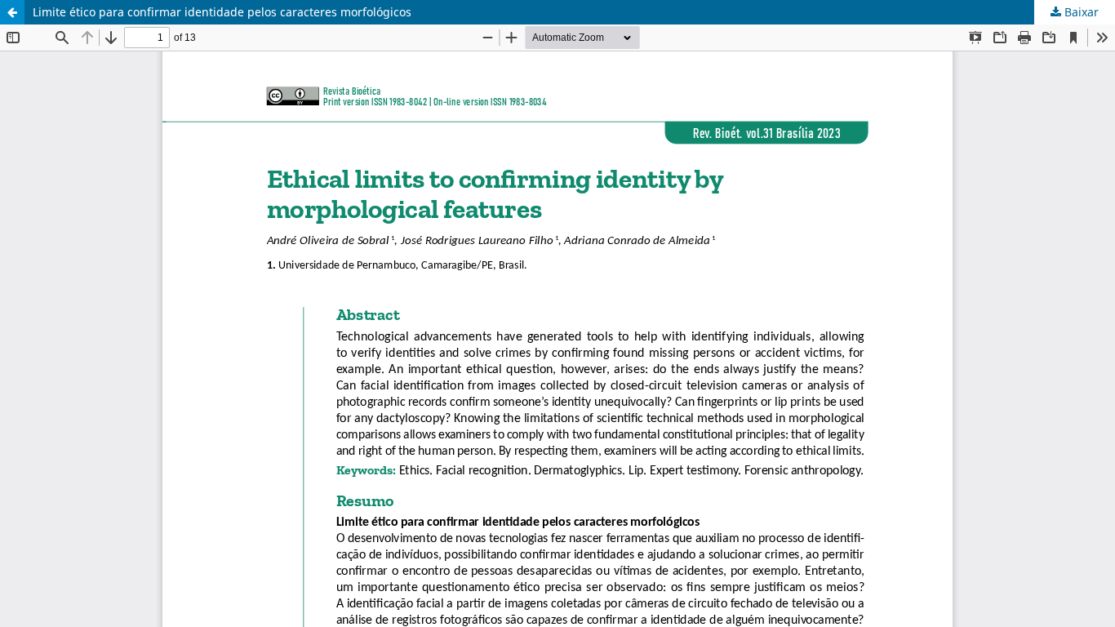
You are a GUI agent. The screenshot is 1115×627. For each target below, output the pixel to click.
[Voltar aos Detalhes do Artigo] (12, 12)
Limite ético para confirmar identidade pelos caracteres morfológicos (222, 12)
